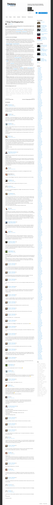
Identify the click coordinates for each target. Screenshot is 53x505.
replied (22, 29)
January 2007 (40, 321)
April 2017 (39, 188)
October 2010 (40, 272)
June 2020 (39, 147)
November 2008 (40, 297)
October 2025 (40, 78)
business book (39, 366)
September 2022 (40, 118)
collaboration (10, 89)
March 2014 (39, 228)
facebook (38, 380)
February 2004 (40, 355)
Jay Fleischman (19, 29)
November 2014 (40, 219)
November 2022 (40, 116)
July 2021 (39, 133)
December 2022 (40, 115)
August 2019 (39, 158)
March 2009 (39, 293)
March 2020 (39, 150)
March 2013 (39, 241)
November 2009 (40, 284)
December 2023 (40, 102)
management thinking (40, 387)
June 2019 (39, 160)
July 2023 (39, 107)
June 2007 (39, 315)
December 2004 (40, 348)
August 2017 (39, 184)
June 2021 (39, 134)
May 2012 (39, 252)
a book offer (12, 63)
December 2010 (40, 270)
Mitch (9, 437)
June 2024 (39, 95)
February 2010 (40, 281)
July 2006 (39, 327)
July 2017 (39, 185)
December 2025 (40, 76)
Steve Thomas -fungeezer (11, 241)
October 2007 (40, 311)
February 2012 (40, 255)
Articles (12, 20)
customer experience (40, 373)
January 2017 (40, 191)
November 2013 (40, 232)
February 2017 (40, 190)
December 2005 (40, 335)
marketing (44, 387)
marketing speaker (39, 390)
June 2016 (39, 199)
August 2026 (39, 67)
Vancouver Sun (24, 31)
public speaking (26, 92)
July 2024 (39, 94)
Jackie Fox (9, 136)
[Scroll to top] (52, 504)
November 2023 (40, 103)
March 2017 (39, 189)
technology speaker (43, 394)
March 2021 (39, 137)
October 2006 (40, 324)
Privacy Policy (45, 503)
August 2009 (39, 287)
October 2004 (40, 350)
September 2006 (40, 325)
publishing (30, 92)
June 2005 (39, 341)
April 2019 (39, 162)
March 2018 (39, 176)
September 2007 (40, 312)
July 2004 (39, 353)
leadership (39, 383)
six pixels (41, 391)
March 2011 (39, 267)
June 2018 (39, 173)
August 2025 (39, 80)
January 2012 (40, 256)
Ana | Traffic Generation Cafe (12, 406)
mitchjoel (38, 391)
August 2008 (39, 300)
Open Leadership (30, 67)
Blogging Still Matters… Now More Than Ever (12, 43)
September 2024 (40, 92)
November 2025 (40, 77)
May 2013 (39, 239)
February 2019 (40, 164)
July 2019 (39, 159)
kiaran (9, 396)
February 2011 (40, 268)
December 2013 (40, 231)
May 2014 (39, 226)
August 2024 (39, 93)
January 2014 (40, 230)
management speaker (40, 384)
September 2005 (40, 338)
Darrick (9, 208)
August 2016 (39, 197)
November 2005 (40, 336)
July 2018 (39, 172)
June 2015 (39, 212)
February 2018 (40, 177)
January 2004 (40, 356)
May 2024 (39, 96)
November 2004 (40, 349)
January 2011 (39, 269)
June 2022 (39, 121)
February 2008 (40, 307)
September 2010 (40, 273)
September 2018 (40, 170)
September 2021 (40, 131)
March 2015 (39, 215)
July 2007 (39, 314)
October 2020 (40, 143)
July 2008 (39, 301)
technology (39, 394)
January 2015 (40, 217)
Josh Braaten (10, 123)
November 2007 (40, 310)
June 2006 (39, 328)
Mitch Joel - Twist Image (11, 263)
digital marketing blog (40, 377)
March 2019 (39, 163)
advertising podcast (43, 363)
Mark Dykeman (10, 180)
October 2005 (40, 337)
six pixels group (45, 391)
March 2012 (39, 254)
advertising (39, 363)
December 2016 (40, 192)
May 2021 (39, 135)
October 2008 (40, 298)
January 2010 (40, 282)
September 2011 (40, 260)
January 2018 (40, 178)
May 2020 (39, 148)
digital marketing (44, 376)
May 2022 (39, 122)
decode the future (39, 376)
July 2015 (39, 211)
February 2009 (40, 294)
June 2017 (39, 186)
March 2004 (39, 354)
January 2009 (40, 295)
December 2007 (40, 309)
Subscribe (41, 503)
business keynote (43, 366)
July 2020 (39, 146)
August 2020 (39, 145)
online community (13, 92)
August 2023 (39, 106)
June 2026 (39, 69)
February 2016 (40, 203)
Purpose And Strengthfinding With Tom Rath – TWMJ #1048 (44, 49)
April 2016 (39, 201)
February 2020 (40, 151)
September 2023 (40, 105)
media (43, 390)
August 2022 (39, 119)
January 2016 (40, 204)
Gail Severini (10, 114)
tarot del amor (10, 484)
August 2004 (39, 352)
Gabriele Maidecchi (11, 251)
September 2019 (40, 157)
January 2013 (40, 243)
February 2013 (40, 242)
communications (14, 89)
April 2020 (39, 149)
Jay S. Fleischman (10, 193)
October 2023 (40, 104)
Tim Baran (9, 385)
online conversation (18, 92)
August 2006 (39, 326)
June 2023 (39, 108)
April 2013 (39, 240)
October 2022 (40, 117)
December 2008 (40, 296)
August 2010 (39, 274)
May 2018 (39, 174)
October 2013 (40, 233)
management (42, 383)
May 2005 (39, 342)
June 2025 (39, 82)
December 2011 (40, 257)
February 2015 (40, 216)
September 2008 (40, 299)
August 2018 (39, 171)
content (18, 89)
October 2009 (40, 285)
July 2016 (39, 198)
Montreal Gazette (18, 31)
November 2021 (40, 129)
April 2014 (39, 227)
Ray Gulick (9, 186)
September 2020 (40, 144)
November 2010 (40, 271)
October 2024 (40, 91)
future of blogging (30, 89)
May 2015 (39, 213)
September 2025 (40, 79)
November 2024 (40, 90)
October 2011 (39, 259)
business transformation (40, 369)
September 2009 (40, 286)
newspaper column (8, 92)
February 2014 (40, 229)
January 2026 (40, 75)
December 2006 (40, 322)
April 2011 (39, 266)
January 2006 (40, 334)
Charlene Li (22, 67)
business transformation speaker (41, 370)
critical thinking (25, 89)
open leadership (22, 92)
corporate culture (21, 89)
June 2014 (39, 225)
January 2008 (40, 308)
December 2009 (40, 283)
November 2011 (40, 258)
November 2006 (40, 323)
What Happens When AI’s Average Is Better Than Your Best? (44, 26)
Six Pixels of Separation (18, 57)
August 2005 (39, 339)
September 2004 (40, 351)
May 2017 (39, 187)
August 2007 (39, 313)
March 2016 (39, 202)
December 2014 (40, 218)
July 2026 (39, 68)
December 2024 (40, 89)
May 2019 (39, 161)
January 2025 (40, 88)
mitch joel (46, 390)
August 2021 (39, 132)
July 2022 (39, 120)
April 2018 (39, 175)
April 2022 (39, 123)
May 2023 (39, 109)
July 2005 (39, 340)
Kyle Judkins (10, 452)
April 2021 (39, 136)
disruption (44, 377)
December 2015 (40, 205)
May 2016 (39, 200)
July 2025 (39, 81)
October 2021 (40, 130)
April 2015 (39, 214)
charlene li (7, 89)
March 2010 (39, 280)
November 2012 (40, 245)
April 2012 (39, 253)
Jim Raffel (9, 231)
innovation (42, 380)
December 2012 (40, 244)
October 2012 (40, 246)
